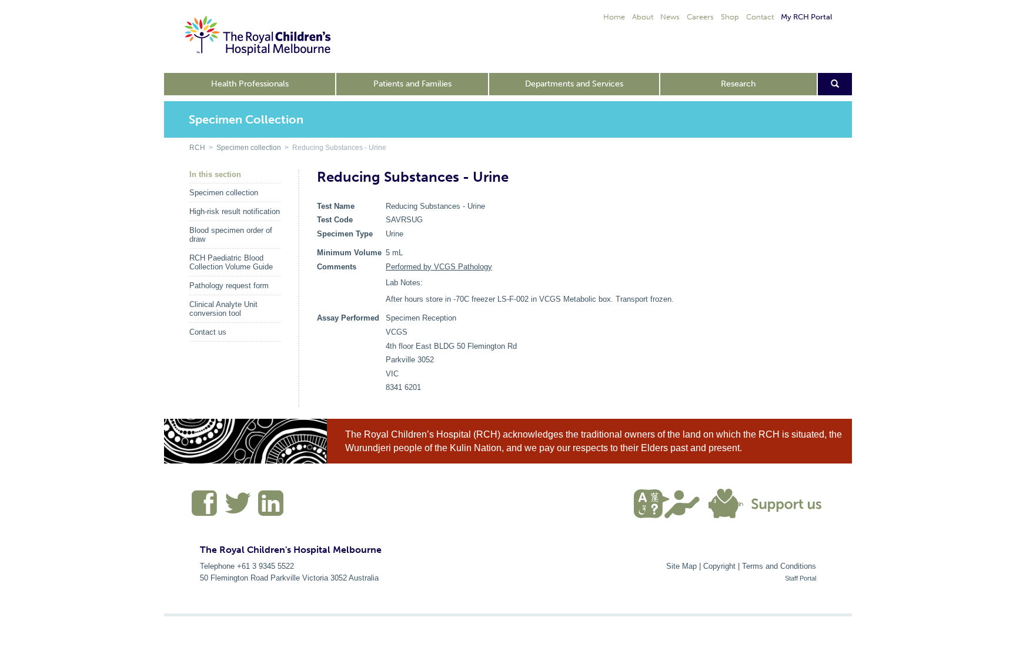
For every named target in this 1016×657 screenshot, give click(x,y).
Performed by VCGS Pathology (439, 266)
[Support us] (767, 502)
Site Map (681, 566)
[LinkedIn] (269, 508)
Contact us (207, 332)
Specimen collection (248, 148)
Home (614, 16)
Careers (700, 16)
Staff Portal (800, 578)
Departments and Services (574, 84)
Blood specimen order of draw (230, 235)
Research (738, 84)
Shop (730, 16)
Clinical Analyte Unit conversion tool (223, 309)
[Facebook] (205, 508)
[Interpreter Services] (671, 502)
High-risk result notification (234, 211)
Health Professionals (250, 84)
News (670, 16)
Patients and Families (412, 84)
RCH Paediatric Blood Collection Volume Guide (231, 262)
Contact (760, 16)
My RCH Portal (806, 16)
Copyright (719, 566)
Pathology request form (229, 285)
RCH (197, 148)
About (642, 16)
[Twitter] (238, 508)
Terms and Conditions (779, 566)
